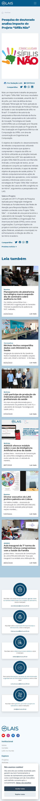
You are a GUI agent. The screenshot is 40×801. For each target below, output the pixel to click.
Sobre (4, 745)
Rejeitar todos (20, 794)
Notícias (7, 12)
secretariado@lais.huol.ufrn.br (20, 606)
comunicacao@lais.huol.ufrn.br (20, 684)
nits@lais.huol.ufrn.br (20, 709)
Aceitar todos (20, 789)
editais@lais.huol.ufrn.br (20, 656)
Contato (5, 748)
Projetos (5, 760)
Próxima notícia (8, 247)
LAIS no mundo (8, 751)
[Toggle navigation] (35, 3)
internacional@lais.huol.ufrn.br (20, 631)
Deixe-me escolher (23, 783)
